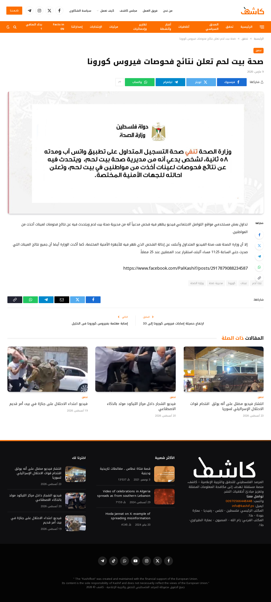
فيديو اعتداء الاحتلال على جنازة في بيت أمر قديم (48, 403)
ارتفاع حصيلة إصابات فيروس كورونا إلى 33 (173, 323)
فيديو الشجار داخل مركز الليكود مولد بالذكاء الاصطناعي (141, 406)
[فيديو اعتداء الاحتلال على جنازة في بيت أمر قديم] (47, 369)
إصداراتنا (77, 26)
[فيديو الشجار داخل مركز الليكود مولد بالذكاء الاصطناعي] (135, 369)
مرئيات (113, 26)
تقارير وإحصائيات (140, 27)
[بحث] (14, 27)
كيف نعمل (107, 10)
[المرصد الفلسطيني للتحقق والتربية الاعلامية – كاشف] (253, 10)
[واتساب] (259, 267)
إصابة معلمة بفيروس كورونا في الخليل (100, 323)
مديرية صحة (216, 283)
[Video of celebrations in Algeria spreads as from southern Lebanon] (164, 497)
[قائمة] (262, 27)
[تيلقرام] (259, 256)
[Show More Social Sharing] (119, 82)
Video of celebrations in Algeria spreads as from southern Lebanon (123, 493)
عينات (244, 283)
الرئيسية (246, 26)
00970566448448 (239, 501)
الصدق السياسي (212, 27)
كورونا (231, 283)
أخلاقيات (183, 26)
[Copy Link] (259, 278)
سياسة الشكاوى (80, 10)
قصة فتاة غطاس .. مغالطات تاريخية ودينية (125, 471)
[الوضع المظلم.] (8, 27)
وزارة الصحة (197, 283)
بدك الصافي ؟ (34, 27)
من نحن (168, 10)
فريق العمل (150, 10)
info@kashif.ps (243, 506)
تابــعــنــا (14, 10)
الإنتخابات (96, 26)
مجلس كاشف (128, 10)
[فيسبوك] (259, 235)
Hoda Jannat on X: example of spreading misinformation (127, 516)
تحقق (229, 26)
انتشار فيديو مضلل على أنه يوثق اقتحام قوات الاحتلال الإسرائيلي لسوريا (227, 406)
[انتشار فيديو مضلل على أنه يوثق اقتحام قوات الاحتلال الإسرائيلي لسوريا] (223, 369)
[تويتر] (259, 245)
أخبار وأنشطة (165, 27)
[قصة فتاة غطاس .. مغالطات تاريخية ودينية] (164, 474)
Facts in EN (58, 27)
